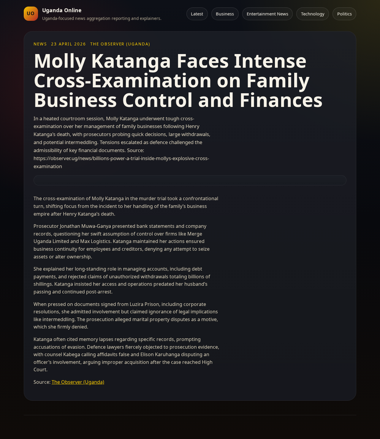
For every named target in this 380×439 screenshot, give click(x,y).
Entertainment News (267, 14)
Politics (344, 14)
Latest (197, 14)
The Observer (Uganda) (78, 382)
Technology (312, 14)
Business (225, 14)
